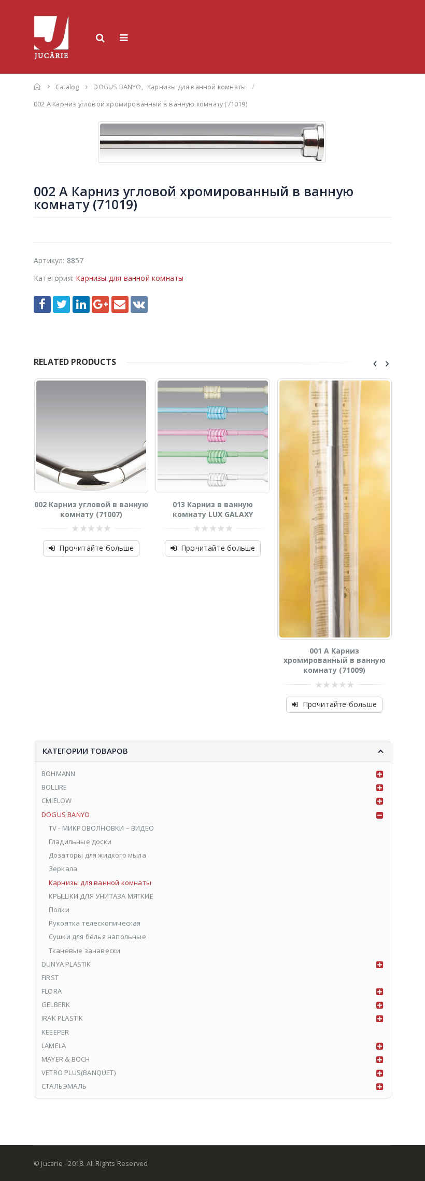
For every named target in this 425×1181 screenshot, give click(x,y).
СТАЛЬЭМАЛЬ (64, 1086)
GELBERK (55, 1004)
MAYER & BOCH (65, 1059)
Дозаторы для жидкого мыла (97, 855)
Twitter (61, 304)
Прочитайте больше (96, 548)
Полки (59, 909)
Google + (100, 304)
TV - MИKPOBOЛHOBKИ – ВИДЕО (101, 828)
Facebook (42, 304)
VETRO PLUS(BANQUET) (78, 1072)
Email (120, 304)
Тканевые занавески (85, 950)
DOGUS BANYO (65, 814)
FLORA (51, 991)
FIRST (50, 977)
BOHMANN (58, 773)
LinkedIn (81, 304)
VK (139, 304)
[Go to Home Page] (37, 86)
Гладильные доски (80, 841)
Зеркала (63, 868)
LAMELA (53, 1045)
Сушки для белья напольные (97, 936)
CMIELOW (56, 800)
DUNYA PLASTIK (66, 964)
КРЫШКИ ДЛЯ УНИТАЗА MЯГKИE (101, 896)
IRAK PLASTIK (62, 1018)
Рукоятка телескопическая (95, 923)
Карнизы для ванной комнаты (129, 278)
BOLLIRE (54, 787)
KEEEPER (55, 1032)
